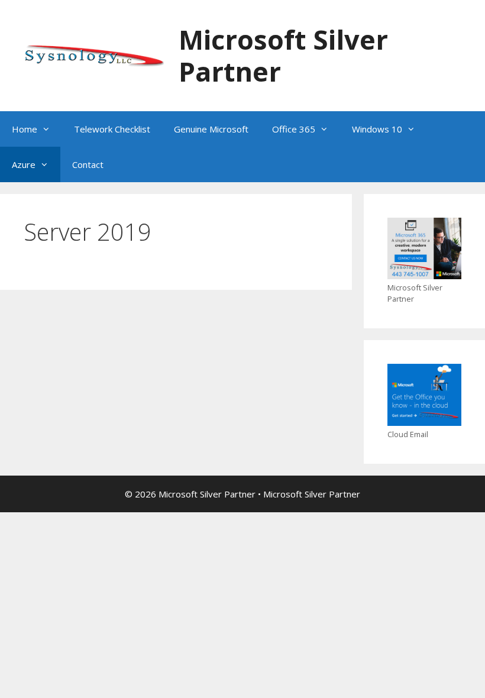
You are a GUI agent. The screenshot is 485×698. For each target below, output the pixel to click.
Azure (23, 164)
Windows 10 (377, 129)
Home (24, 129)
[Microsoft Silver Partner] (94, 55)
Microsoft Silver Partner (283, 55)
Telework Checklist (112, 129)
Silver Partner (332, 494)
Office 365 (293, 129)
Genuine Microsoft (211, 129)
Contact (88, 164)
